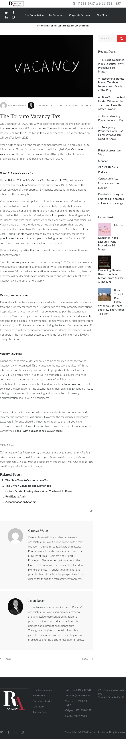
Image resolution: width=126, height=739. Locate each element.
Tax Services (39, 695)
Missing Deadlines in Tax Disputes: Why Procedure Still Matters (110, 237)
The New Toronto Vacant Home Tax (27, 480)
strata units (84, 316)
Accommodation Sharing (20, 502)
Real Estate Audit (15, 496)
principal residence (11, 238)
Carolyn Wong (19, 105)
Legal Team (38, 706)
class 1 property (55, 215)
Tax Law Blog (40, 712)
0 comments (87, 105)
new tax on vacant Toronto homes (25, 128)
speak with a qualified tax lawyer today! (39, 431)
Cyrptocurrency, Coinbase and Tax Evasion (108, 183)
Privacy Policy (71, 732)
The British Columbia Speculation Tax (28, 486)
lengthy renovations (70, 384)
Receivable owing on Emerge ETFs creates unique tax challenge (111, 199)
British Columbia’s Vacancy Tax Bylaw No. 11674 (37, 180)
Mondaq (103, 161)
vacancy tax (19, 262)
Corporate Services (43, 701)
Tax (62, 105)
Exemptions (7, 302)
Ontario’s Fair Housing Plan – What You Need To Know (38, 491)
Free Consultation (42, 690)
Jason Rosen (45, 105)
